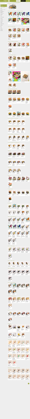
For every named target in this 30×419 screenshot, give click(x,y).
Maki (1, 26)
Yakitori (1, 18)
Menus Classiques (2, 11)
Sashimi (1, 22)
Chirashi (1, 14)
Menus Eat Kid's (2, 13)
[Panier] (29, 1)
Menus (1, 8)
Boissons (1, 30)
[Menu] (1, 1)
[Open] (11, 30)
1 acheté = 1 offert (2, 7)
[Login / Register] (27, 1)
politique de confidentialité (14, 416)
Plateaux (1, 12)
